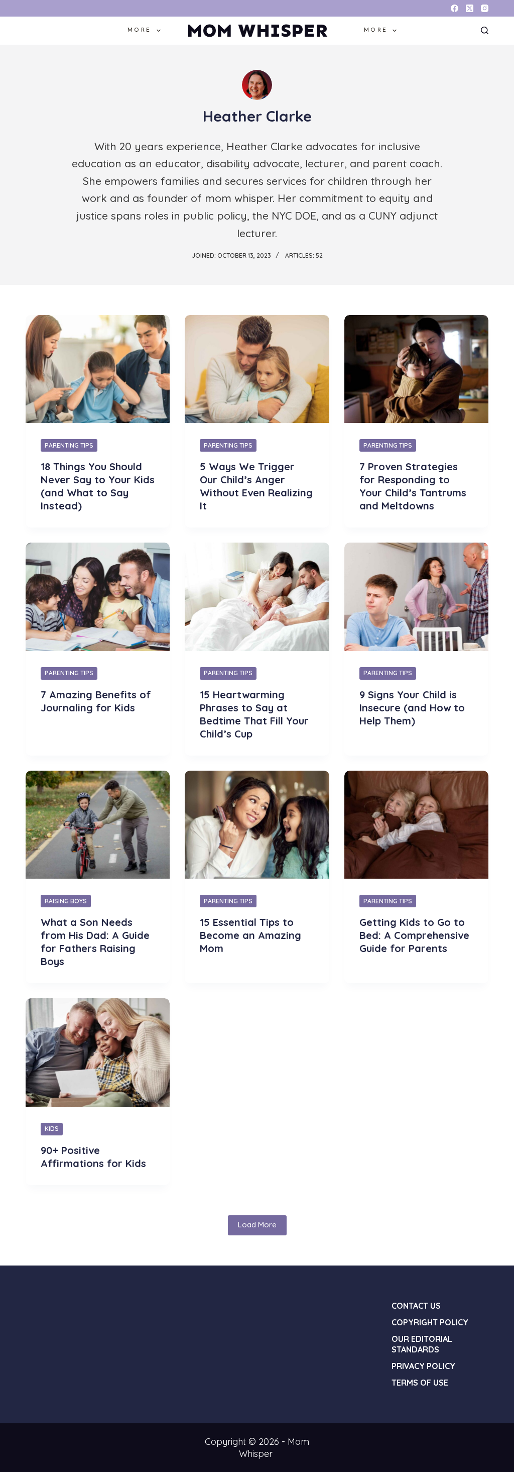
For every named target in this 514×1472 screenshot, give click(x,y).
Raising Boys (66, 901)
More (139, 30)
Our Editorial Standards (422, 1344)
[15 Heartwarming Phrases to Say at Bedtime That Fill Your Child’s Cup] (257, 597)
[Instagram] (484, 8)
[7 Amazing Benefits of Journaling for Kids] (98, 597)
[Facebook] (454, 8)
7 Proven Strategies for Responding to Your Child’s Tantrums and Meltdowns (412, 486)
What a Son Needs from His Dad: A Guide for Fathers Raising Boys (95, 942)
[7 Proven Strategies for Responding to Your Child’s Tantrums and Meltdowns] (416, 369)
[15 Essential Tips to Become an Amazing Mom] (257, 825)
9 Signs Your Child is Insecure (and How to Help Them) (412, 707)
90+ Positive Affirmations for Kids (93, 1157)
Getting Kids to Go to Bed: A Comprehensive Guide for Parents (414, 935)
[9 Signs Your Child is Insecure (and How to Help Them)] (416, 597)
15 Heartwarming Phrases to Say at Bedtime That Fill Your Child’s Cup (254, 714)
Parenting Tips (69, 445)
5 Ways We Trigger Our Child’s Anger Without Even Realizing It (256, 486)
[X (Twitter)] (469, 8)
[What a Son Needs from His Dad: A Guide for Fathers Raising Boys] (98, 825)
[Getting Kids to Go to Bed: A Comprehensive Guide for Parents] (416, 825)
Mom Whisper (257, 30)
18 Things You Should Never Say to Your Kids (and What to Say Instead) (98, 486)
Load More (257, 1224)
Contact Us (416, 1306)
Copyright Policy (430, 1322)
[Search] (484, 30)
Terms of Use (420, 1383)
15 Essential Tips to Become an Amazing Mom (250, 935)
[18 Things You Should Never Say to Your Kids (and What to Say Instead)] (98, 369)
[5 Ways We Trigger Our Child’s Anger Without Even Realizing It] (257, 369)
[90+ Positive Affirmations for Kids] (98, 1052)
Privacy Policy (423, 1366)
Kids (52, 1128)
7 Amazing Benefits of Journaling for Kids (96, 701)
